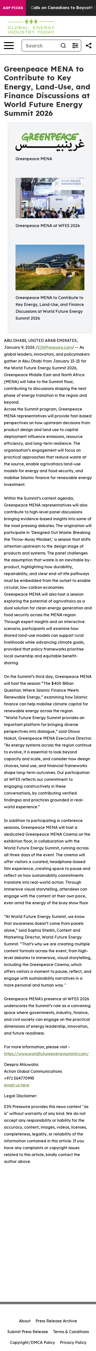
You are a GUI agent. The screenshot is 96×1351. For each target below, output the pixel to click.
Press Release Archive (56, 1320)
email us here (16, 1085)
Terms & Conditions (71, 1331)
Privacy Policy (73, 1342)
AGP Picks (13, 8)
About (25, 1320)
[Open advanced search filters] (75, 45)
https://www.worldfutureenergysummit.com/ (46, 1053)
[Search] (63, 45)
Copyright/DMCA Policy (32, 1342)
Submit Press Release (27, 1331)
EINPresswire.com (55, 347)
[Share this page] (88, 45)
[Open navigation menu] (9, 45)
